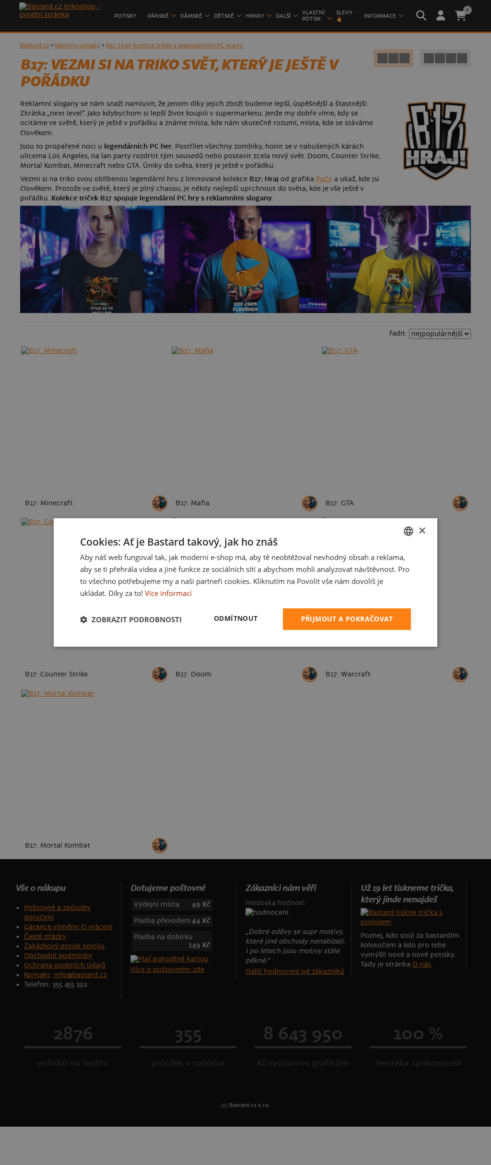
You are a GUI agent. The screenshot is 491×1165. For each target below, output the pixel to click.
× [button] (421, 530)
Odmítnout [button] (236, 618)
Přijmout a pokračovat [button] (347, 618)
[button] (131, 619)
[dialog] (245, 582)
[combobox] (408, 531)
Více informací (168, 593)
